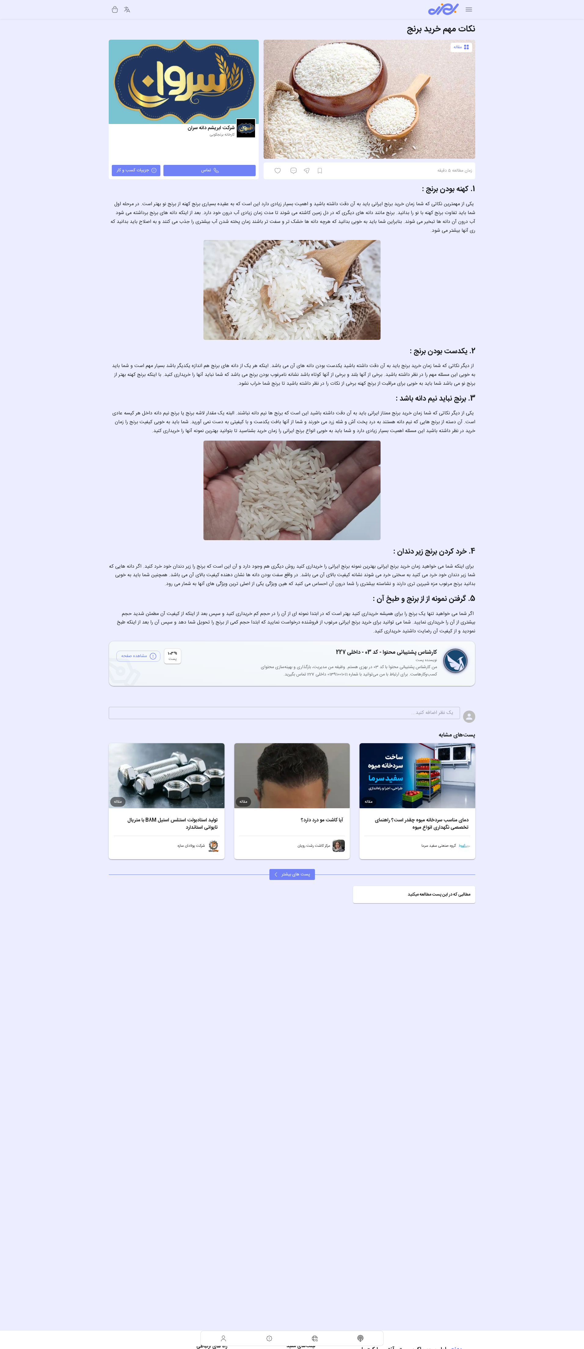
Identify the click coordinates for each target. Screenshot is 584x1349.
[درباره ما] (269, 1338)
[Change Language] (127, 9)
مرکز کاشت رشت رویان (313, 846)
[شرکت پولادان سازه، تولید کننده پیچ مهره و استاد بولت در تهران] (213, 846)
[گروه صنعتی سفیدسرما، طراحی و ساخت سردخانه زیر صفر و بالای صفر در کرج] (464, 846)
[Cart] (115, 9)
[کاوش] (315, 1338)
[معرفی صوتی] (361, 1338)
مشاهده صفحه (134, 656)
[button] (414, 894)
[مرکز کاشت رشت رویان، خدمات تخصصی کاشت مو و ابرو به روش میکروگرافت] (339, 846)
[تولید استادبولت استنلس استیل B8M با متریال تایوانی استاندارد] (166, 775)
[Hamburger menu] (468, 9)
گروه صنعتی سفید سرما (439, 846)
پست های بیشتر (296, 874)
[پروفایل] (223, 1338)
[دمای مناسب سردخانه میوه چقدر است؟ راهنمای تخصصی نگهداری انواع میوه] (417, 775)
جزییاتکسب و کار (133, 170)
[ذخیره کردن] (320, 170)
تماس (206, 170)
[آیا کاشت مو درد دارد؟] (292, 775)
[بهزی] (443, 9)
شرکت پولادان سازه (191, 846)
